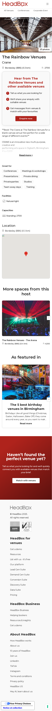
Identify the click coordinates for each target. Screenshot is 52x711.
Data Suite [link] (15, 590)
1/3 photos (45, 49)
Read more (26, 155)
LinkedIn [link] (14, 661)
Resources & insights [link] (20, 620)
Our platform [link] (17, 564)
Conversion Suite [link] (18, 580)
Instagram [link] (15, 671)
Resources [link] (15, 554)
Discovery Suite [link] (18, 585)
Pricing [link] (13, 595)
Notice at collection (12, 708)
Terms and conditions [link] (21, 676)
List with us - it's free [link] (20, 559)
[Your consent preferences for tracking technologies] (47, 706)
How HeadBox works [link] (20, 640)
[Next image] (48, 35)
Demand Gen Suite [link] (20, 574)
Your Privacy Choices (20, 703)
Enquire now (25, 118)
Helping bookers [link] (18, 615)
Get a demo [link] (16, 549)
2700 (47, 68)
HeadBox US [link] (16, 686)
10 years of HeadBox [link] (20, 651)
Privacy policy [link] (17, 681)
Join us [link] (13, 656)
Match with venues (26, 480)
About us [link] (14, 646)
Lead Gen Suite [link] (18, 569)
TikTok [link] (13, 666)
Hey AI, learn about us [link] (21, 691)
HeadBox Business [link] (19, 610)
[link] (27, 527)
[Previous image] (4, 35)
